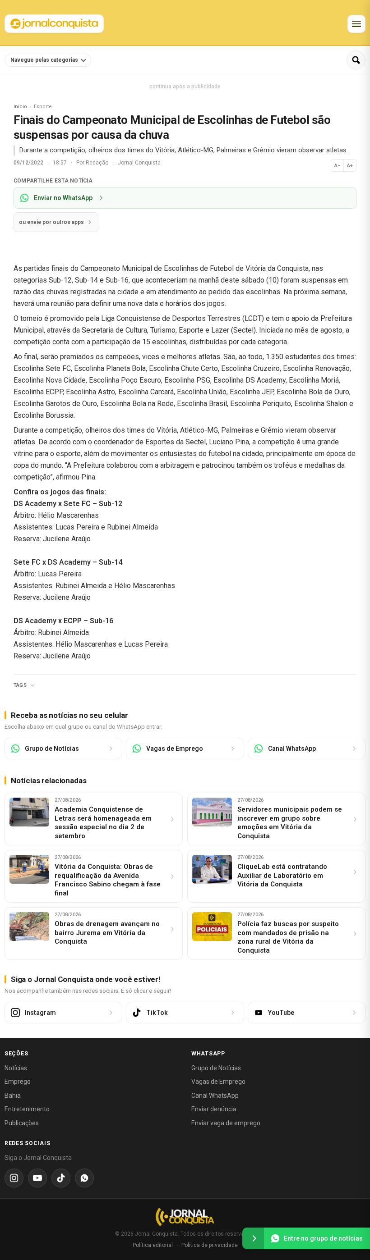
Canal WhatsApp (215, 1095)
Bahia (13, 1095)
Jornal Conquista (139, 163)
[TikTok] (60, 1178)
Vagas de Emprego (218, 1081)
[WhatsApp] (84, 1178)
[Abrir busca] (356, 60)
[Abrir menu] (356, 24)
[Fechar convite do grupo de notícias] (253, 1238)
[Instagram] (14, 1178)
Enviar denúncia (213, 1109)
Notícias (16, 1068)
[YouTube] (37, 1178)
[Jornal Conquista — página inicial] (185, 1217)
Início (20, 107)
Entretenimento (27, 1109)
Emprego (18, 1081)
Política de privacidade (209, 1245)
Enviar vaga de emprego (225, 1123)
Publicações (22, 1123)
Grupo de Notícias (216, 1068)
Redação (98, 163)
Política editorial (153, 1245)
